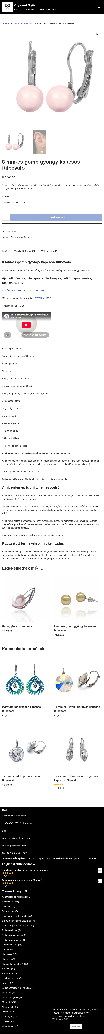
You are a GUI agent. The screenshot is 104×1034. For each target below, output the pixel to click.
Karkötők (6, 969)
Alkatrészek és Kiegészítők (15, 897)
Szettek (5, 1021)
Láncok (5, 983)
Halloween (7, 954)
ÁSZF (31, 858)
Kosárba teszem (56, 217)
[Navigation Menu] (99, 7)
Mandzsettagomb (10, 997)
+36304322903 (12, 823)
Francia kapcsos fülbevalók (24, 23)
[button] (97, 34)
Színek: (6, 196)
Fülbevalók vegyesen (12, 940)
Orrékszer (6, 1012)
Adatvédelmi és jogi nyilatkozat (68, 858)
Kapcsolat (92, 858)
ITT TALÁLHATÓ (42, 298)
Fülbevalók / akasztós (12, 935)
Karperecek (7, 973)
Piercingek (7, 1016)
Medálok (6, 1002)
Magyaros (7, 992)
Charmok (6, 906)
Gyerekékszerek (10, 945)
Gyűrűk (5, 949)
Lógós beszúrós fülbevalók (15, 988)
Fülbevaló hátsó (9, 930)
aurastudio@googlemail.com (16, 838)
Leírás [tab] (5, 251)
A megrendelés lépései (14, 858)
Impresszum (44, 858)
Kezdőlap (6, 23)
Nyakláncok (7, 1007)
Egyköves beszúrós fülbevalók (16, 921)
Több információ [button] (60, 1019)
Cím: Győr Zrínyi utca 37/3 (14, 853)
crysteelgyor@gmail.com (14, 846)
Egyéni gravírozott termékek (15, 916)
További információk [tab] (24, 251)
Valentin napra (9, 1026)
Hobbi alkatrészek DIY (13, 964)
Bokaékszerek (9, 902)
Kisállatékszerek (10, 978)
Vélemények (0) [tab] (49, 251)
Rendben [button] (76, 1027)
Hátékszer (7, 959)
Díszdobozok (8, 911)
